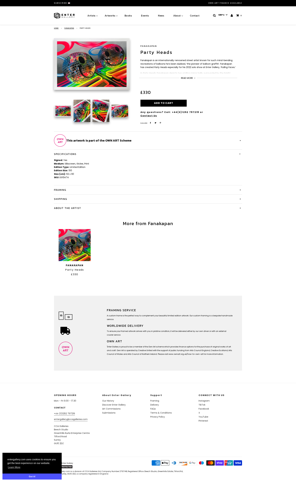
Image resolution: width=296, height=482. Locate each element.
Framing (154, 400)
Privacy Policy (157, 416)
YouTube (203, 416)
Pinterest (203, 420)
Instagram (204, 400)
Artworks (110, 15)
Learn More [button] (14, 467)
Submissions (108, 412)
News (161, 15)
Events (145, 15)
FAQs (153, 408)
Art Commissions (111, 408)
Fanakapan (69, 28)
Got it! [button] (32, 476)
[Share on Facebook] (150, 123)
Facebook (204, 408)
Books (128, 15)
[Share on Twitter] (155, 123)
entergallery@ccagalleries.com (71, 419)
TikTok (202, 404)
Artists (91, 15)
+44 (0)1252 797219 (64, 413)
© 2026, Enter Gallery (63, 463)
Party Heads (156, 52)
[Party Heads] (75, 245)
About (177, 15)
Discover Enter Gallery (114, 404)
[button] (223, 15)
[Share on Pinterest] (160, 123)
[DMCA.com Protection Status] (78, 467)
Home (56, 28)
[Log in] (232, 15)
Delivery (154, 404)
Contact (194, 15)
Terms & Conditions (161, 412)
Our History (108, 400)
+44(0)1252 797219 (185, 112)
